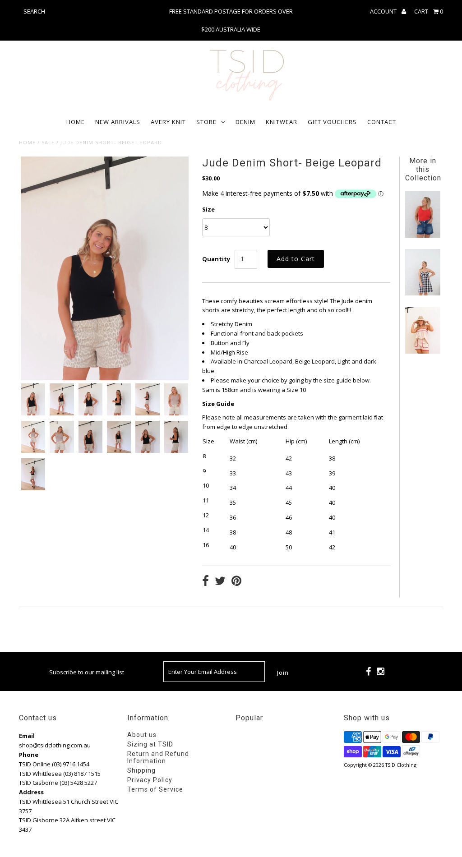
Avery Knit (168, 122)
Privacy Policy (149, 779)
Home (75, 122)
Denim (245, 122)
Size (208, 209)
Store (206, 122)
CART (428, 11)
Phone (28, 755)
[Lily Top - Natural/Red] (422, 351)
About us (142, 734)
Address (31, 792)
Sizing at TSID (150, 744)
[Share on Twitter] (220, 582)
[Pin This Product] (236, 582)
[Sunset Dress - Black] (422, 293)
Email (27, 736)
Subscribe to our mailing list (86, 672)
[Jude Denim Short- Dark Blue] (422, 235)
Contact (381, 122)
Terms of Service (155, 789)
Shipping (141, 770)
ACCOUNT (384, 11)
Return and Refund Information (158, 757)
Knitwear (281, 122)
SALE (48, 142)
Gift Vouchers (332, 122)
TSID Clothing (400, 764)
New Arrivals (117, 122)
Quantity (216, 259)
